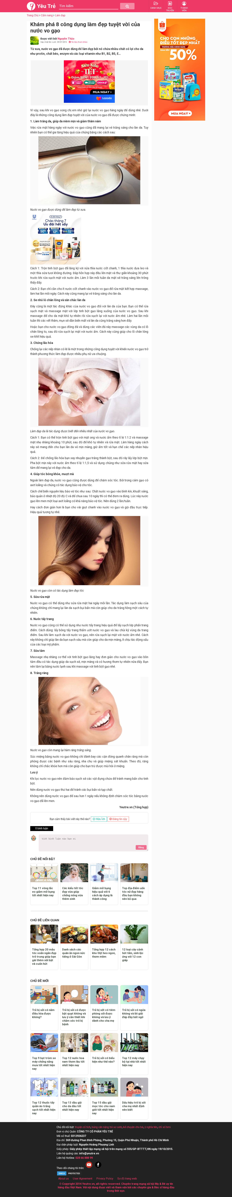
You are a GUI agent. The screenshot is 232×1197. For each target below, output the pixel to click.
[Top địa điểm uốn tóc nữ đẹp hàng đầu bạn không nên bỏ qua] (134, 872)
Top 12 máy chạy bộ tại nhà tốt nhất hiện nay (134, 1061)
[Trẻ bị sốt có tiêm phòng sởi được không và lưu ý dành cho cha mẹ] (104, 994)
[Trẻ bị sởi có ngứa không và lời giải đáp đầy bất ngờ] (134, 994)
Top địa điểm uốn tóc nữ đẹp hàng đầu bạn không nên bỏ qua (133, 893)
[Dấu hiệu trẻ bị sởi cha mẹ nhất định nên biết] (134, 1087)
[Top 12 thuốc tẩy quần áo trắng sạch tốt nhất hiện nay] (44, 1087)
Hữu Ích (100, 819)
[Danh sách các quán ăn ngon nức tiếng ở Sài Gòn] (74, 934)
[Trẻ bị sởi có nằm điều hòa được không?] (44, 994)
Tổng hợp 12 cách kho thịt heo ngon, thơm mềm (103, 953)
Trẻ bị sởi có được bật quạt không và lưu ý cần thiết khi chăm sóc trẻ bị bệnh (74, 1017)
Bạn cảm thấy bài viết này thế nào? (70, 819)
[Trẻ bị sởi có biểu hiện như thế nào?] (104, 1042)
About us (63, 1178)
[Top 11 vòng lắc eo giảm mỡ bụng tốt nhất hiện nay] (44, 872)
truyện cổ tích (83, 1127)
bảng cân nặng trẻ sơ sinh (107, 1127)
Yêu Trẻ (46, 6)
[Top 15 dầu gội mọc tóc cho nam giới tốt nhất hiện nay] (104, 1087)
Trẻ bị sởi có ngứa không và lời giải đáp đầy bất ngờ (133, 1013)
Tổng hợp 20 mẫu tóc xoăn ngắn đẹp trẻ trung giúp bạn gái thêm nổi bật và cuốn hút (44, 956)
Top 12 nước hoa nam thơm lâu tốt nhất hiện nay (73, 1061)
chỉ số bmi (164, 1127)
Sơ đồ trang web (127, 1178)
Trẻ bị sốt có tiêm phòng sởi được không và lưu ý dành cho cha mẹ (103, 1015)
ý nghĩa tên (151, 1127)
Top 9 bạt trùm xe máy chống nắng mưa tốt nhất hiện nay (44, 1063)
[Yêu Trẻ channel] (89, 1168)
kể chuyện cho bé (133, 1127)
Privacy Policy (104, 1178)
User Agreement (82, 1178)
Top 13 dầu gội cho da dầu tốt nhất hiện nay (72, 1106)
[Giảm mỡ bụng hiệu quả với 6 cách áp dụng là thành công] (104, 872)
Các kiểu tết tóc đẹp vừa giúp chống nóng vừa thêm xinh (72, 893)
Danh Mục (156, 8)
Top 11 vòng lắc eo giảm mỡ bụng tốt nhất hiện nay (43, 891)
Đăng (141, 847)
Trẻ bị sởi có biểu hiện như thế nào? (103, 1059)
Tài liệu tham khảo (79, 42)
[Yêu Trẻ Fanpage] (98, 1168)
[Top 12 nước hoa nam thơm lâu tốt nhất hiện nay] (74, 1042)
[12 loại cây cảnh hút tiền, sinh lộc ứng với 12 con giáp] (134, 934)
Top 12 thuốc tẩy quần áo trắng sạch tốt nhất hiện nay (43, 1108)
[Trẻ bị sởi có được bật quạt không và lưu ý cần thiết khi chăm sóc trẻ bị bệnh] (74, 994)
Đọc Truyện (170, 9)
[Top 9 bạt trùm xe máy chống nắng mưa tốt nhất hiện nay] (44, 1042)
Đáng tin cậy (119, 819)
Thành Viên (184, 9)
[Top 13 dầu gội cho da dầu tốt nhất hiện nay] (74, 1087)
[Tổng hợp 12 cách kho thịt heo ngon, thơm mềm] (104, 934)
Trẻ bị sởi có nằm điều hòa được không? (43, 1013)
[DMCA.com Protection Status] (69, 1175)
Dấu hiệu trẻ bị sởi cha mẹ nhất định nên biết (134, 1106)
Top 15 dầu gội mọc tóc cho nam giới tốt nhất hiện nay (103, 1108)
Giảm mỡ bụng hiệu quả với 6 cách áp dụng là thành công (102, 893)
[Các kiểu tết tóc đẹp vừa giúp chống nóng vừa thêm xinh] (74, 872)
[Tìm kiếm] (127, 6)
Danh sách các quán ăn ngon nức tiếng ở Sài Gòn (73, 953)
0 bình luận (41, 828)
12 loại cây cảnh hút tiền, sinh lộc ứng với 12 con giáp (132, 955)
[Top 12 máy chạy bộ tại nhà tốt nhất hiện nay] (134, 1042)
